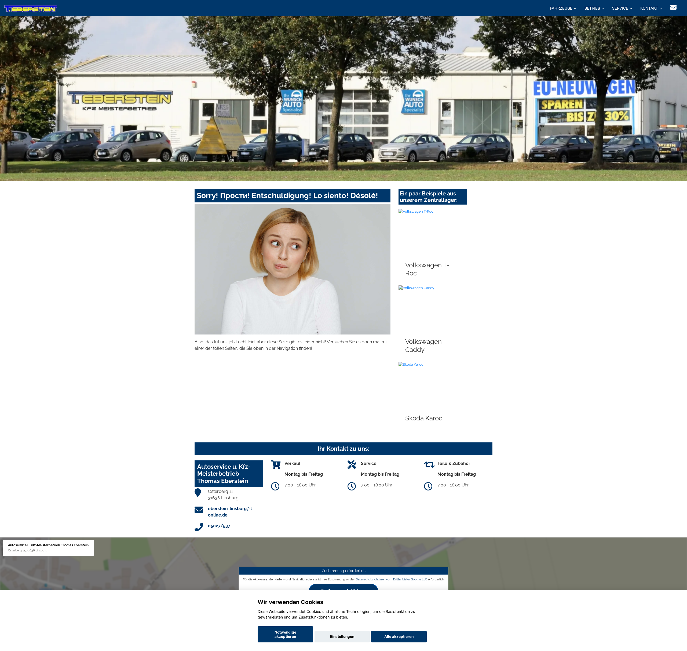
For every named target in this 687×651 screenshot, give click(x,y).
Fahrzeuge (561, 8)
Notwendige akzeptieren (285, 634)
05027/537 (219, 525)
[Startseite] (30, 9)
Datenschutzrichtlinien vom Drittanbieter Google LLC (391, 579)
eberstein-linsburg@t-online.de (231, 512)
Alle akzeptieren (399, 636)
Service (620, 8)
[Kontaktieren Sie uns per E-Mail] (673, 7)
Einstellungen (342, 636)
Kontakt (649, 8)
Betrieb (592, 8)
